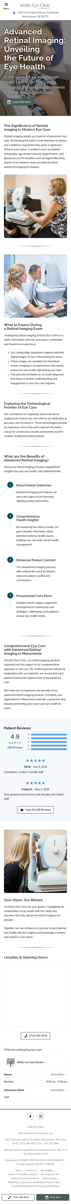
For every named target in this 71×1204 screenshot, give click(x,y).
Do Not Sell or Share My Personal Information (35, 1186)
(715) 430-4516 (28, 1143)
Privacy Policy (50, 1178)
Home (18, 1170)
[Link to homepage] (35, 6)
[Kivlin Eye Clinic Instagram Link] (40, 1116)
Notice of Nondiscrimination (23, 1174)
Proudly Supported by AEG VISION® (35, 1164)
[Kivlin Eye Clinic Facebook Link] (30, 1116)
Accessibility (46, 1170)
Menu (6, 8)
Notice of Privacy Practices (25, 1178)
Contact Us (31, 1170)
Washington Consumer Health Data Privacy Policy (34, 1182)
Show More (57, 1074)
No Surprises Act (50, 1174)
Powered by (34, 1160)
